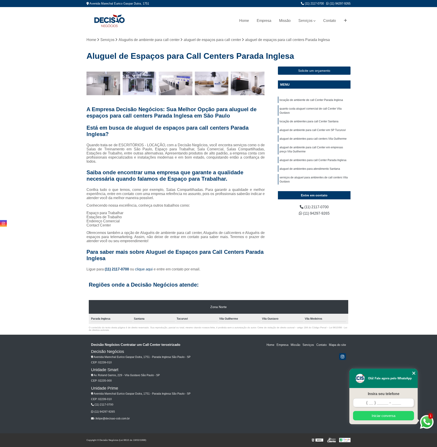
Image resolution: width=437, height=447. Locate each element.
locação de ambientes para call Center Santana (308, 121)
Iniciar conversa (383, 416)
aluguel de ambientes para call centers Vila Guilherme (313, 138)
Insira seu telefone (383, 394)
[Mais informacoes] (345, 20)
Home (244, 21)
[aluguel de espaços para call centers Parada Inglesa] (248, 83)
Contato (329, 21)
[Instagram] (342, 356)
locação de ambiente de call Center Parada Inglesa (311, 100)
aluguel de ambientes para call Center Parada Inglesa (312, 160)
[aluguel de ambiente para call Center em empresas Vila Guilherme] (140, 83)
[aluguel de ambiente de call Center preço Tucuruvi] (103, 83)
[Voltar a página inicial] (109, 20)
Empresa (264, 21)
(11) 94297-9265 (340, 3)
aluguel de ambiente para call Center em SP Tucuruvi (312, 130)
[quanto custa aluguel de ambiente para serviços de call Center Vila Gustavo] (176, 83)
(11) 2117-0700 (314, 3)
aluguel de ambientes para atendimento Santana (309, 168)
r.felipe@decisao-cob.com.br (112, 418)
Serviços (305, 21)
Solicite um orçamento (314, 70)
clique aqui (144, 269)
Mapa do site (337, 345)
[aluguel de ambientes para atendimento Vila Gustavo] (212, 83)
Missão (285, 21)
